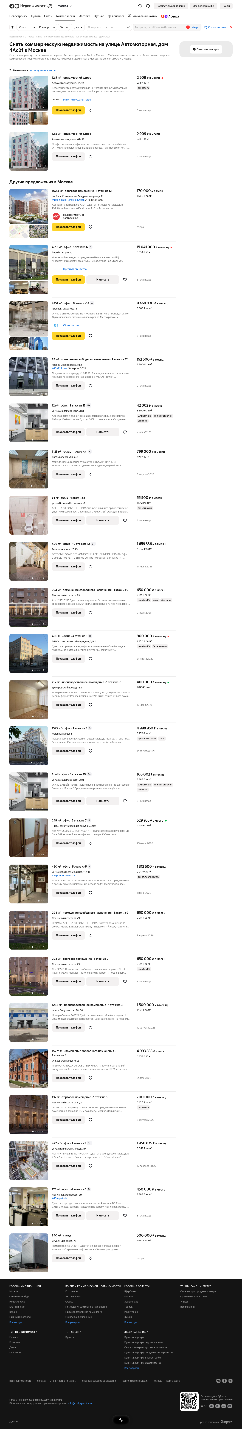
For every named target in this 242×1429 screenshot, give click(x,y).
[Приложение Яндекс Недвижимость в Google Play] (217, 1405)
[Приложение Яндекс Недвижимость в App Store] (211, 1405)
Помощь (157, 1380)
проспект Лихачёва (63, 308)
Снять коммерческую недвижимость (145, 1347)
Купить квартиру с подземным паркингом (148, 1352)
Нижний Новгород (20, 1317)
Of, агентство (71, 325)
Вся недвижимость (20, 1380)
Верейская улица (61, 252)
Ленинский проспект (64, 595)
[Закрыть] (231, 27)
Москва (13, 1291)
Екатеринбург (17, 1306)
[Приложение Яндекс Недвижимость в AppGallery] (223, 1405)
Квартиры (15, 1352)
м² (128, 27)
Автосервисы (73, 1296)
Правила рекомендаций (134, 1380)
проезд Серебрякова (64, 364)
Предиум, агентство (75, 269)
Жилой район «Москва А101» (68, 199)
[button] (148, 6)
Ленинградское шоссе (65, 1194)
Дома (12, 1347)
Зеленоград (131, 1301)
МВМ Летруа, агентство (77, 99)
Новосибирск (17, 1301)
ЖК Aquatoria (59, 1198)
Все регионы (187, 1306)
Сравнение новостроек (193, 1296)
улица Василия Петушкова (67, 503)
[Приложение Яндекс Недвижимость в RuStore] (229, 1405)
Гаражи (13, 1337)
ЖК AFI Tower (59, 368)
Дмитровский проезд (64, 687)
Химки (128, 1317)
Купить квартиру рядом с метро (142, 1362)
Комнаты (14, 1342)
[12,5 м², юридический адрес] (30, 153)
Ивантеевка (131, 1311)
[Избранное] (140, 6)
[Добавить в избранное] (90, 110)
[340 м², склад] (30, 1252)
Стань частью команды (63, 1380)
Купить (69, 1337)
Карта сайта (173, 1380)
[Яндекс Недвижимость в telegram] (230, 1381)
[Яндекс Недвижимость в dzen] (224, 1381)
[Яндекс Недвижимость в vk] (218, 1381)
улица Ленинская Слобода (67, 1148)
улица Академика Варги (65, 410)
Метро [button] (195, 27)
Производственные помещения (83, 1311)
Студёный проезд (62, 1240)
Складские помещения (78, 1317)
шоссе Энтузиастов (63, 1010)
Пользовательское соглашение (98, 1380)
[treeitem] (19, 16)
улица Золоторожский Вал (67, 872)
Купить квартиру (134, 1337)
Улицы (184, 1301)
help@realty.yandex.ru (79, 1403)
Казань (13, 1311)
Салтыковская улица (63, 457)
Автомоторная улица (64, 83)
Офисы (69, 1301)
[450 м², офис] (30, 886)
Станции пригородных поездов (198, 1291)
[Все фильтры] (12, 27)
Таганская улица (61, 549)
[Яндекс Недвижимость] (31, 6)
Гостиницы (71, 1291)
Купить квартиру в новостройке (143, 1357)
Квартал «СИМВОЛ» (63, 875)
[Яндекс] (226, 1422)
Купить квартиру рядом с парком (143, 1342)
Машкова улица (61, 733)
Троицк (128, 1306)
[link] (226, 6)
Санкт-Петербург (19, 1296)
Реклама (41, 1380)
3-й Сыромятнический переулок (70, 641)
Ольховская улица (62, 1060)
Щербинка (130, 1291)
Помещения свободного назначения (86, 1306)
